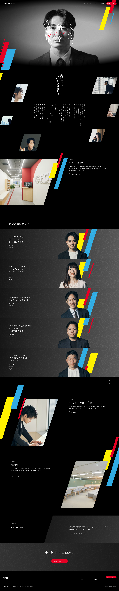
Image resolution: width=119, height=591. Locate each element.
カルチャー (97, 3)
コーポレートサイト (6, 586)
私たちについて (85, 3)
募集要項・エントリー (111, 3)
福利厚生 (102, 3)
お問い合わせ (29, 586)
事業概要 (13, 586)
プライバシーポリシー (21, 586)
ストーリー (91, 3)
